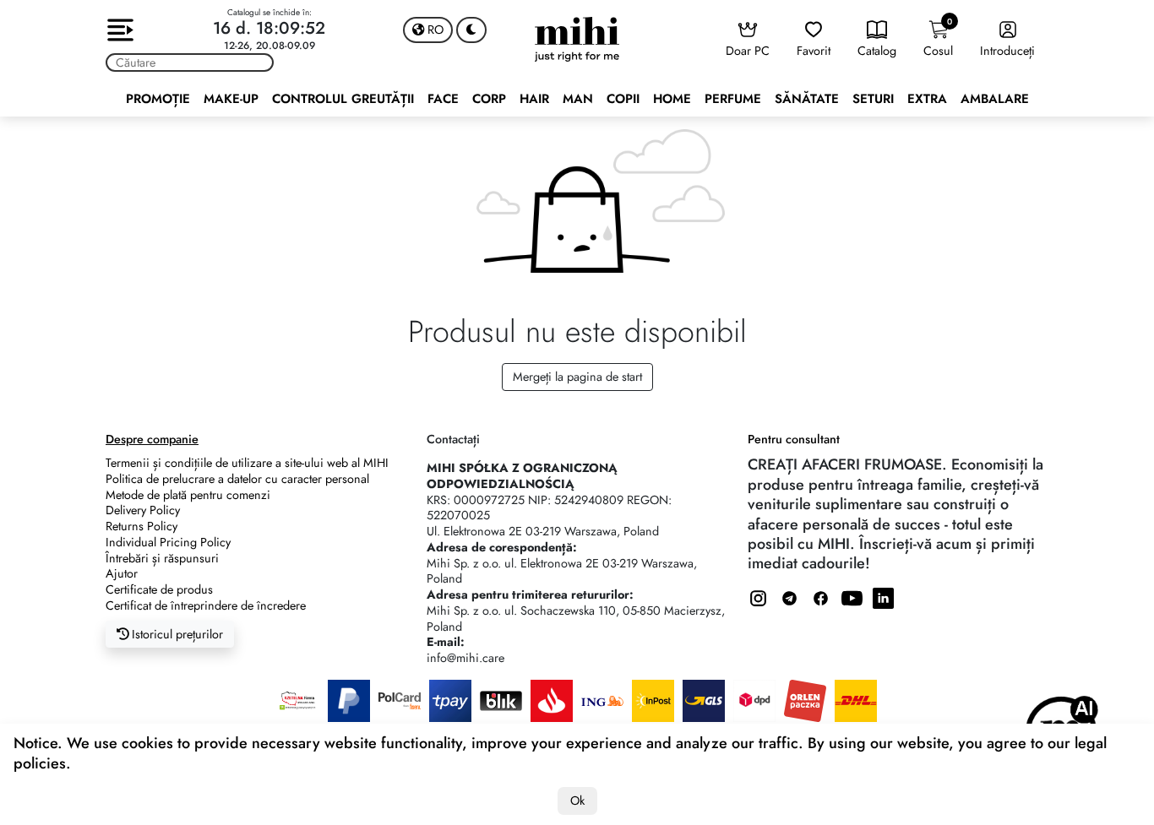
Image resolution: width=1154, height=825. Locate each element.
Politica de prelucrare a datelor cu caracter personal (237, 478)
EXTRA (927, 99)
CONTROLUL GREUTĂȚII (343, 99)
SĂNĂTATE (807, 99)
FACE (443, 99)
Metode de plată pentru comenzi (188, 494)
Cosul (938, 37)
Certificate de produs (159, 589)
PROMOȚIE (158, 99)
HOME (672, 99)
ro (434, 29)
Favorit (813, 50)
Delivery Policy (143, 510)
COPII (623, 99)
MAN (578, 99)
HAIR (534, 99)
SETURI (873, 99)
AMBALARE (995, 99)
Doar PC (748, 50)
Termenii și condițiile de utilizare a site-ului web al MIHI (247, 462)
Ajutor (122, 573)
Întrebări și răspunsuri (162, 558)
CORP (489, 99)
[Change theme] (471, 30)
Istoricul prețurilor (175, 634)
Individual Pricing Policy (168, 542)
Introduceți (1007, 50)
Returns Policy (141, 526)
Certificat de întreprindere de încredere (206, 605)
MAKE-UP (231, 99)
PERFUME (733, 99)
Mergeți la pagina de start (577, 376)
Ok (577, 800)
